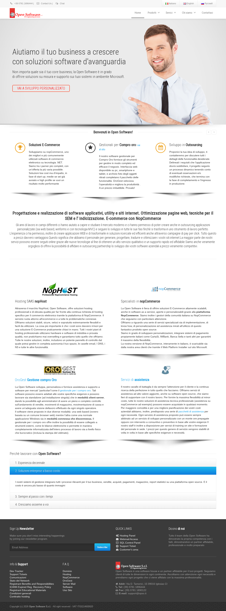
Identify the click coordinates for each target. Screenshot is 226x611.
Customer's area (129, 549)
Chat (61, 3)
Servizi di (135, 379)
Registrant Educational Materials (28, 589)
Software (68, 586)
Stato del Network (19, 580)
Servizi (169, 12)
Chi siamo (187, 12)
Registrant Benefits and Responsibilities (32, 583)
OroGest (36, 379)
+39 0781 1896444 (23, 3)
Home (138, 12)
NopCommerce (71, 577)
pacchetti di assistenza (191, 411)
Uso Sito (67, 589)
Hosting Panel (127, 535)
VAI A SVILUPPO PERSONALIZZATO (41, 88)
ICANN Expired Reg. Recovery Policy (30, 586)
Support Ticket (128, 545)
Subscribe (102, 546)
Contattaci (207, 12)
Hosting (67, 573)
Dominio (67, 570)
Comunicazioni (18, 577)
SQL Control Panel (130, 542)
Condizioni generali (20, 592)
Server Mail (69, 583)
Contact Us (46, 3)
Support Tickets (18, 573)
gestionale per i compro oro (75, 389)
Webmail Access (129, 538)
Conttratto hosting (20, 596)
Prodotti (152, 12)
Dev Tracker (16, 570)
